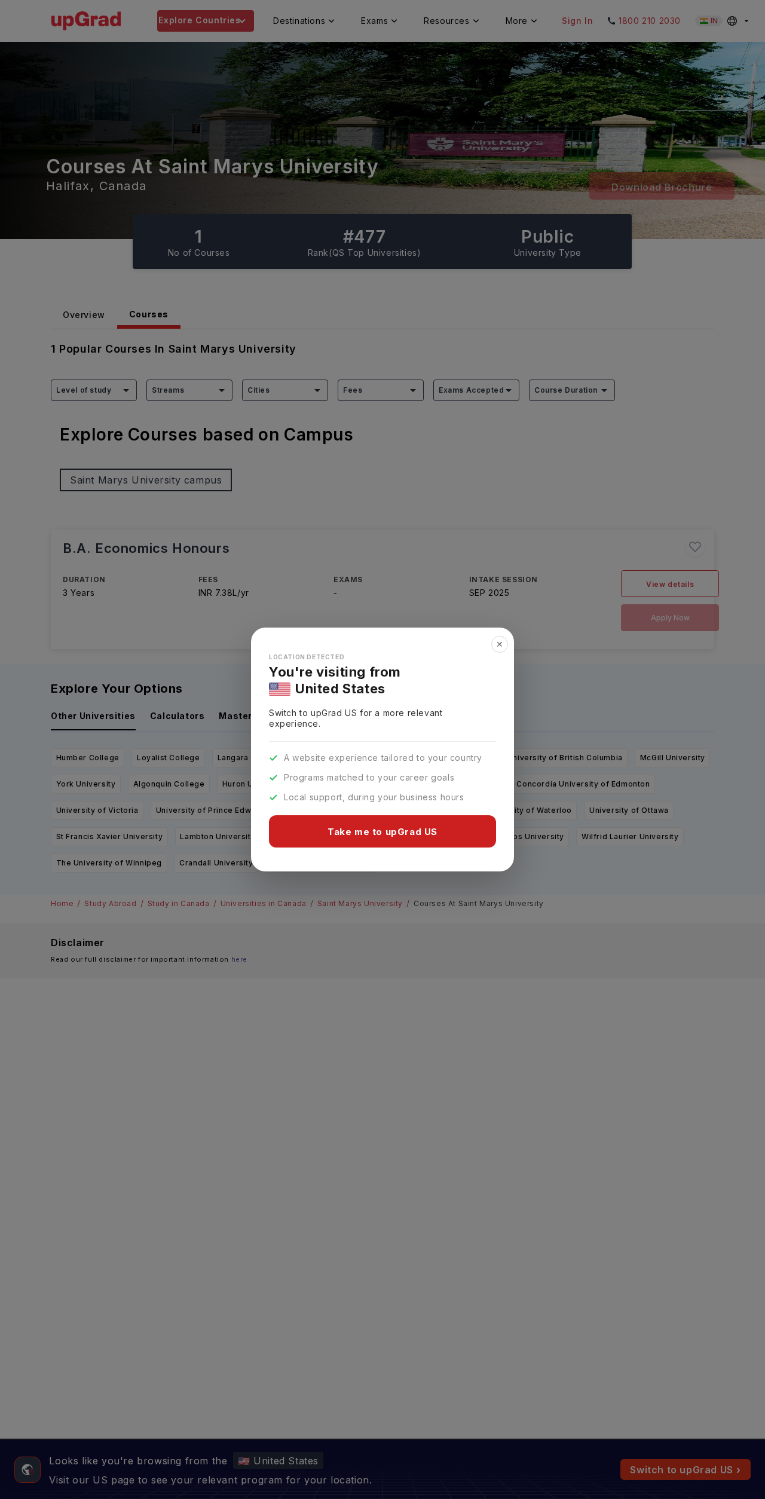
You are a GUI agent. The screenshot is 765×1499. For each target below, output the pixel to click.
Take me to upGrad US (382, 831)
